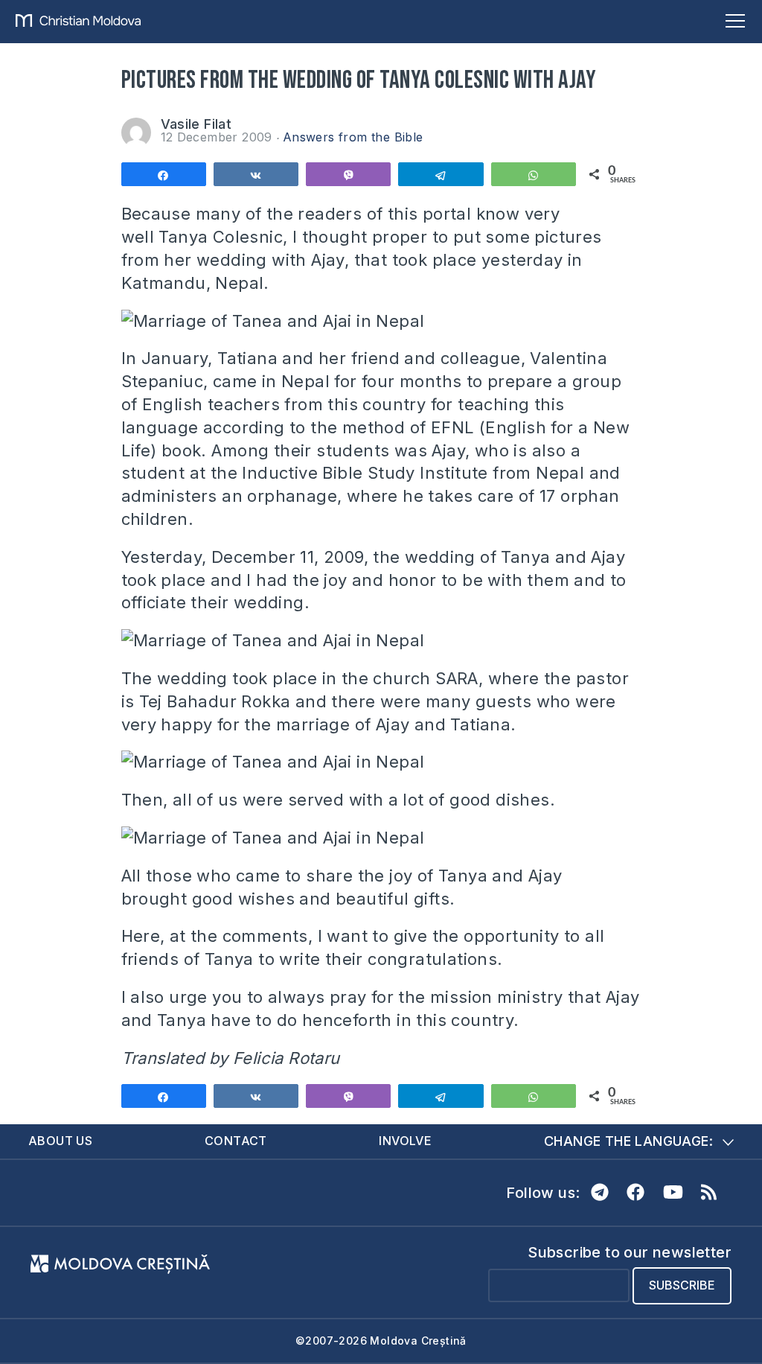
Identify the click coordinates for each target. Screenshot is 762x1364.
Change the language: (628, 1141)
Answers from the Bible (353, 137)
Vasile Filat (196, 124)
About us (60, 1140)
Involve (405, 1140)
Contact (236, 1140)
